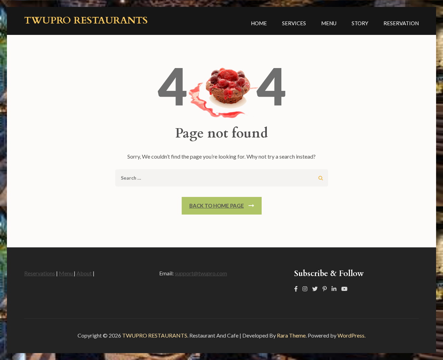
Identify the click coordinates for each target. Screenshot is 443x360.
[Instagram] (304, 288)
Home (259, 23)
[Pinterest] (325, 288)
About (84, 273)
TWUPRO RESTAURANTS (86, 20)
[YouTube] (344, 288)
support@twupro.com (201, 273)
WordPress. (351, 335)
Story (360, 23)
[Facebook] (296, 288)
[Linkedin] (334, 288)
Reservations (39, 273)
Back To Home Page (216, 205)
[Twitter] (315, 288)
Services (294, 23)
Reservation (401, 23)
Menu (328, 23)
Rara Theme (291, 335)
